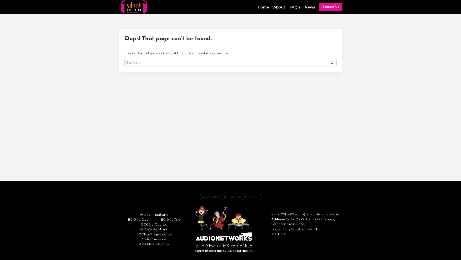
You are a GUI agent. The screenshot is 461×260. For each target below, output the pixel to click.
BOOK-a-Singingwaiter (154, 234)
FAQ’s (295, 7)
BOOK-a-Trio (170, 219)
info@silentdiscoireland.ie (318, 214)
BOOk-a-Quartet (154, 224)
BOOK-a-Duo (138, 219)
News (310, 7)
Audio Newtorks (154, 239)
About (279, 7)
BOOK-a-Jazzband (154, 229)
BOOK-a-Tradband (154, 214)
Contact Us (330, 7)
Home (263, 7)
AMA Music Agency (154, 244)
